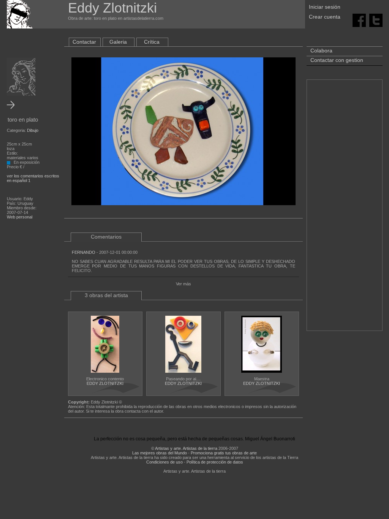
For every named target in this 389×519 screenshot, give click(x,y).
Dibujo (32, 130)
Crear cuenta (324, 17)
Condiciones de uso (164, 462)
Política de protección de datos (215, 462)
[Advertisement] (344, 209)
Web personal (19, 217)
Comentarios (106, 237)
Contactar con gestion (336, 60)
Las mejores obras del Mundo (159, 453)
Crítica (152, 42)
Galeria (118, 42)
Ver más (183, 284)
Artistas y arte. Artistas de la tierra (186, 448)
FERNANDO (83, 252)
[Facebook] (359, 19)
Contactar (84, 42)
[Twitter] (376, 19)
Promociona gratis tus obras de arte (224, 453)
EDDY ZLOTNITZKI (105, 383)
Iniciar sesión (324, 7)
